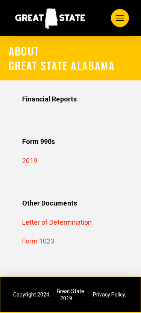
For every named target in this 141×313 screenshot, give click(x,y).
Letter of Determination (57, 222)
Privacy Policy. (109, 295)
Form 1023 (38, 241)
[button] (120, 18)
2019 (29, 161)
